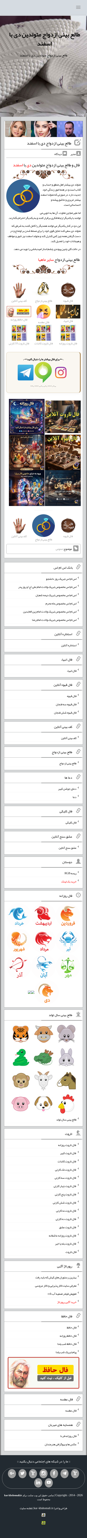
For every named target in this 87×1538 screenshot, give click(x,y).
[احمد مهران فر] (70, 130)
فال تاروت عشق (67, 1227)
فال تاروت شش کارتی (64, 1202)
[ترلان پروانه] (44, 130)
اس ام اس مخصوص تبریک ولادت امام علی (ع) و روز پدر (47, 587)
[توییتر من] (22, 1473)
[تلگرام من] (64, 1473)
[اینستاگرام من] (43, 1473)
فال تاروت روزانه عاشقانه (62, 1235)
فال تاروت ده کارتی (66, 1219)
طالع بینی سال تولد (66, 1119)
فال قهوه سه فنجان (66, 704)
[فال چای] (63, 489)
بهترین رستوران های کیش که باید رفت (55, 1277)
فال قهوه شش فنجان (65, 712)
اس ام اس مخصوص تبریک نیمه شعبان (56, 595)
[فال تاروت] (63, 418)
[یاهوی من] (75, 1473)
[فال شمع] (27, 453)
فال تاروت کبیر (68, 1153)
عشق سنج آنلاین (67, 848)
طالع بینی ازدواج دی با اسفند (49, 143)
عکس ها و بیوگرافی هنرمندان (60, 1444)
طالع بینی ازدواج (59, 259)
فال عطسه (70, 1410)
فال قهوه (71, 696)
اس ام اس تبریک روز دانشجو (61, 578)
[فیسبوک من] (54, 1473)
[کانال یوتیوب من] (49, 1482)
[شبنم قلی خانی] (18, 130)
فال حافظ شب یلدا (66, 1344)
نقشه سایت (26, 1508)
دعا (74, 797)
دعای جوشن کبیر (67, 789)
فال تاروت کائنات (67, 1161)
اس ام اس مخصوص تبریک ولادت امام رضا (54, 620)
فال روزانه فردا (68, 1436)
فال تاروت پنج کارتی (65, 1194)
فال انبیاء (71, 670)
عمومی (59, 549)
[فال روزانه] (27, 418)
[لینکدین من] (38, 1482)
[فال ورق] (27, 489)
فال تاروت (71, 1252)
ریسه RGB (70, 873)
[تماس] (33, 1473)
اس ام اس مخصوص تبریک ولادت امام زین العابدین (49, 611)
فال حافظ (71, 1327)
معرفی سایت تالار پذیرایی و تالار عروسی (55, 1285)
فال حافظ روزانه (68, 1335)
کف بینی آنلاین (68, 738)
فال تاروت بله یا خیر (65, 1243)
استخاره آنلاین (68, 645)
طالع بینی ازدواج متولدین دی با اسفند (44, 39)
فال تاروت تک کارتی (65, 1169)
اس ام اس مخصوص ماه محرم (61, 603)
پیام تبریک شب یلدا (66, 1352)
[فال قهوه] (63, 453)
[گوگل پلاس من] (12, 1473)
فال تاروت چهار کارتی (65, 1186)
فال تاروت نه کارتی (66, 1210)
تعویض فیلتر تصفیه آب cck (62, 1294)
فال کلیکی (71, 822)
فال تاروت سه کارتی (65, 1178)
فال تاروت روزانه (67, 1145)
